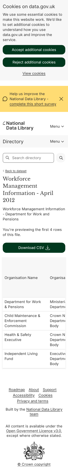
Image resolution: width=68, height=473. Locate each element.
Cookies (45, 395)
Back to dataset (15, 171)
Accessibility (24, 395)
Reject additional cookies (34, 62)
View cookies (34, 73)
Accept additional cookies (34, 50)
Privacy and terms (32, 401)
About (34, 389)
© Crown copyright (34, 464)
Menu (55, 126)
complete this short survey (33, 104)
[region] (34, 313)
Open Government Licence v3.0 (33, 431)
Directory (13, 141)
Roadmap (17, 389)
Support (50, 389)
